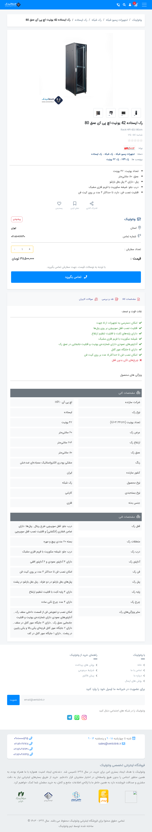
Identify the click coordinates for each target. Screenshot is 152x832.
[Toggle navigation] (142, 5)
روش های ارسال (133, 681)
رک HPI (125, 159)
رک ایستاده (81, 20)
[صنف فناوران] (48, 797)
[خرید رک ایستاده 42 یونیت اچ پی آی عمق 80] (123, 113)
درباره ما (138, 676)
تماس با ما (136, 670)
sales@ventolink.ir (109, 744)
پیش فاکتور (88, 676)
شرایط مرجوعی (86, 670)
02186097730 (21, 749)
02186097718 (21, 744)
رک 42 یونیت (112, 159)
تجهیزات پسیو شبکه (117, 20)
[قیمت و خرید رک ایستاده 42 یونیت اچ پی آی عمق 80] (111, 113)
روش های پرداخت (84, 665)
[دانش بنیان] (76, 797)
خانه (139, 665)
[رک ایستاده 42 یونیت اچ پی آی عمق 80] (136, 113)
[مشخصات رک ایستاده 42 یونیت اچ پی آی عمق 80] (98, 113)
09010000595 (21, 738)
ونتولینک (137, 20)
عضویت (13, 700)
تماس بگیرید (73, 277)
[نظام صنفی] (21, 797)
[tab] (131, 299)
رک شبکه (97, 20)
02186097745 (21, 754)
